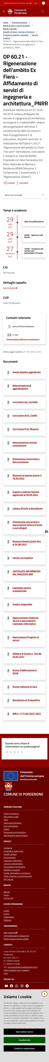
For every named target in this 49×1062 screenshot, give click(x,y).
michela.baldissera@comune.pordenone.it (22, 339)
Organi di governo (11, 813)
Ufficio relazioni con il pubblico (16, 970)
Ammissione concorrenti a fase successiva (26, 460)
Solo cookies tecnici (24, 1031)
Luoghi (6, 910)
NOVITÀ (7, 885)
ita (35, 3)
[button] (42, 11)
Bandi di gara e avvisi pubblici (16, 25)
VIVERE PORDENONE (13, 904)
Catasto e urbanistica (13, 860)
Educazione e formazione (14, 866)
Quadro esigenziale (22, 604)
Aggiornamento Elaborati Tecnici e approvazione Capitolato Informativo (26, 620)
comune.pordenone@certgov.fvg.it (23, 967)
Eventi (6, 913)
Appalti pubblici (10, 854)
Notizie (7, 891)
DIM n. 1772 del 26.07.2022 (27, 713)
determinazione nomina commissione (25, 444)
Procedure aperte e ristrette (15, 35)
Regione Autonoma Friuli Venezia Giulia (16, 3)
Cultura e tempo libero (13, 863)
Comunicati (8, 898)
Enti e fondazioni (11, 826)
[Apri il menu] (3, 11)
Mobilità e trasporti (12, 869)
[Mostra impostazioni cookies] (46, 531)
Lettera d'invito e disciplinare (28, 508)
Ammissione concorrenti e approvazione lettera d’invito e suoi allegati (27, 525)
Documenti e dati (11, 816)
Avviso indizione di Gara (25, 686)
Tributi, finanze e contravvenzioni (18, 876)
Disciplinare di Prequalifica (26, 700)
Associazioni (9, 916)
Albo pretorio (9, 932)
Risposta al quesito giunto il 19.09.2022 (27, 477)
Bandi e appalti (10, 28)
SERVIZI (7, 841)
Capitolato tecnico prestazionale (22, 589)
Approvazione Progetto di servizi (26, 638)
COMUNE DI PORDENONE (23, 794)
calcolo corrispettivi (23, 558)
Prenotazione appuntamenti (16, 835)
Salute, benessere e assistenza (17, 873)
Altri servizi (8, 879)
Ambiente (8, 848)
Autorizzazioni (10, 857)
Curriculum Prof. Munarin (26, 429)
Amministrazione (19, 22)
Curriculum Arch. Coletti (25, 415)
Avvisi (6, 895)
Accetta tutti (24, 1040)
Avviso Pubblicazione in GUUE (25, 671)
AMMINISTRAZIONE (13, 807)
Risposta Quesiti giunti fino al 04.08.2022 (27, 543)
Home (5, 22)
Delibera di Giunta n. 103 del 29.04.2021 (27, 655)
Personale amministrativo (15, 832)
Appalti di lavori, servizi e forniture (18, 31)
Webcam (7, 920)
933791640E (9, 287)
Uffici (6, 819)
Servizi (35, 35)
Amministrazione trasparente (16, 935)
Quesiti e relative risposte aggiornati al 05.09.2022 (26, 493)
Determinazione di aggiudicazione (22, 387)
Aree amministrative (12, 822)
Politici (6, 829)
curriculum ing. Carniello (25, 402)
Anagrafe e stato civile (13, 851)
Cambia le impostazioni (24, 1048)
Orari (6, 973)
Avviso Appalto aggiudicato (27, 372)
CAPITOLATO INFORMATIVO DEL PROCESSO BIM (27, 572)
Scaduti (6, 38)
